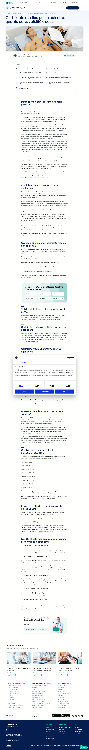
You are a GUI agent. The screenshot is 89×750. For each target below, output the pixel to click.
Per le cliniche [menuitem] (62, 731)
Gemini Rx (34, 687)
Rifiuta (24, 391)
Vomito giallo (61, 695)
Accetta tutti (64, 391)
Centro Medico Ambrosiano (38, 691)
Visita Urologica (10, 701)
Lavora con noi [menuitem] (78, 729)
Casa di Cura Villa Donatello (38, 701)
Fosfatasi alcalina (62, 705)
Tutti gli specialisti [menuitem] (50, 738)
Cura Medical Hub (36, 697)
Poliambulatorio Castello (38, 705)
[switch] (37, 386)
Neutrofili (60, 689)
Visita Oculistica (10, 695)
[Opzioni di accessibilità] (7, 730)
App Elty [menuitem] (48, 727)
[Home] (6, 13)
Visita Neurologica (11, 697)
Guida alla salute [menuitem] (50, 729)
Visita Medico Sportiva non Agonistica (15, 705)
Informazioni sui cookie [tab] (65, 362)
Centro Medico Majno (37, 707)
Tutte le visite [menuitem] (49, 736)
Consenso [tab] (23, 362)
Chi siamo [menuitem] (77, 727)
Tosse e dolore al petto (63, 687)
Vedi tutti (22, 683)
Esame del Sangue (11, 703)
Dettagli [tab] (44, 362)
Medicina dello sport (18, 13)
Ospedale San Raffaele (37, 693)
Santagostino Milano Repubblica (39, 685)
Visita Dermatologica (12, 689)
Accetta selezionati (44, 391)
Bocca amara (61, 697)
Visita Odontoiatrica (11, 699)
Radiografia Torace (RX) (12, 687)
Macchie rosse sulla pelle (63, 693)
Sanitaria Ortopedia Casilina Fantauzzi (41, 703)
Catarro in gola (61, 685)
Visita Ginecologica (11, 691)
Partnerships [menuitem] (62, 733)
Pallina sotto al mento (63, 701)
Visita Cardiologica (11, 693)
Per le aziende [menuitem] (62, 729)
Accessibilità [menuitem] (78, 733)
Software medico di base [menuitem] (65, 727)
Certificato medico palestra (64, 703)
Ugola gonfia (61, 699)
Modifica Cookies (79, 731)
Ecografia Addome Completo (14, 685)
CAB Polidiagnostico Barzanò (39, 699)
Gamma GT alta (61, 691)
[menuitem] (24, 3)
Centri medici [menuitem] (49, 733)
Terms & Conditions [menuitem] (71, 745)
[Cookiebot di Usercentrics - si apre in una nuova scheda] (68, 357)
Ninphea (34, 689)
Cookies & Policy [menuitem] (79, 745)
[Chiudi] (82, 8)
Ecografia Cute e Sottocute (13, 707)
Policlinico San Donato (37, 695)
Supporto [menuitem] (48, 731)
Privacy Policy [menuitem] (64, 745)
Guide (9, 13)
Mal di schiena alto (62, 707)
